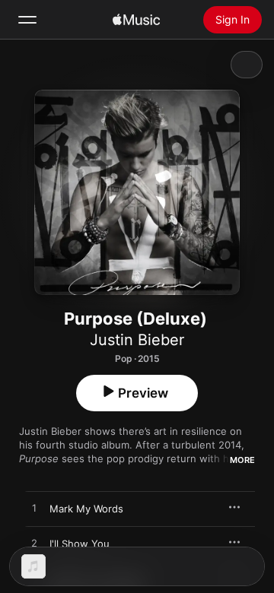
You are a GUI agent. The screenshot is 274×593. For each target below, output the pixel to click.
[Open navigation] (27, 19)
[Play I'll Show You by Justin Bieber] (34, 543)
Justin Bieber (137, 340)
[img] (136, 20)
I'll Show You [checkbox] (79, 544)
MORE (242, 460)
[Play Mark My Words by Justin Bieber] (34, 508)
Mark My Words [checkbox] (86, 509)
